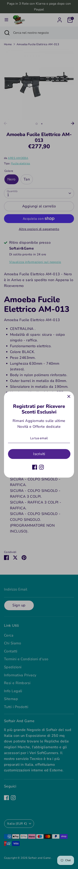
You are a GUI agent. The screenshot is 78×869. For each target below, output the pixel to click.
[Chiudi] (68, 396)
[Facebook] (34, 467)
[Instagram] (41, 467)
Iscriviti (39, 453)
